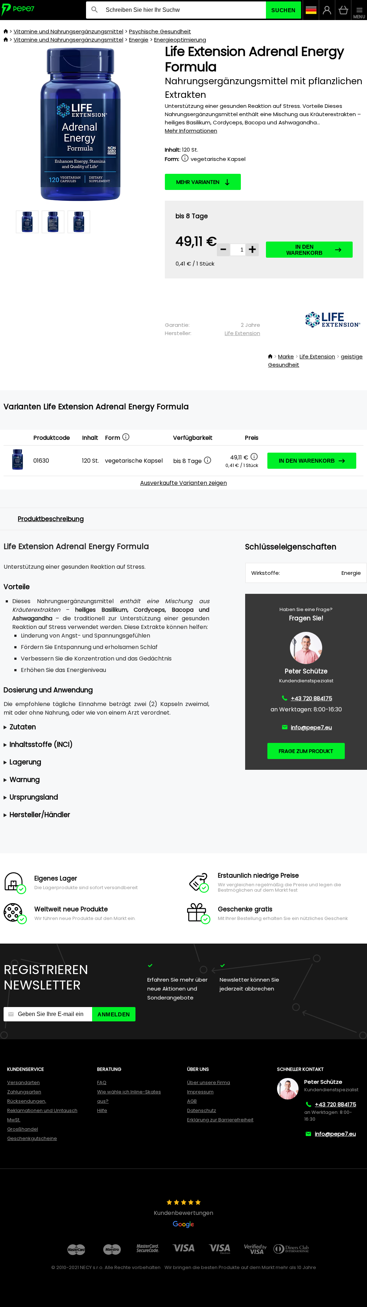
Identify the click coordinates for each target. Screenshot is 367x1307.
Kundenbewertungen (183, 1213)
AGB (192, 1101)
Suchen (283, 10)
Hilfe (102, 1110)
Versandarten (23, 1082)
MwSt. (13, 1119)
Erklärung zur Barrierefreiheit (220, 1119)
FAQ (101, 1082)
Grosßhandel (22, 1129)
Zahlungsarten (24, 1091)
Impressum (200, 1091)
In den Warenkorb (304, 250)
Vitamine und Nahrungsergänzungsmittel (68, 31)
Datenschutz (201, 1110)
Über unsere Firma (208, 1082)
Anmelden (113, 1014)
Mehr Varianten (197, 182)
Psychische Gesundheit (160, 31)
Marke (286, 356)
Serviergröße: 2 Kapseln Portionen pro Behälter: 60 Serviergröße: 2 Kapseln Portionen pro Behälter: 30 (105, 727)
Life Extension (242, 333)
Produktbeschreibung (51, 519)
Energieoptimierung (180, 39)
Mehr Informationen (191, 130)
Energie (138, 39)
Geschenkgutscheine (32, 1138)
